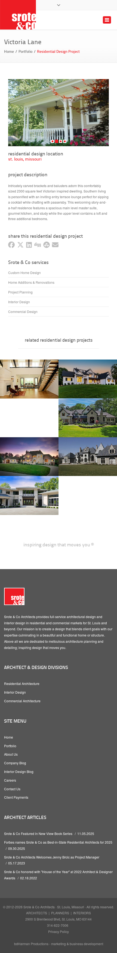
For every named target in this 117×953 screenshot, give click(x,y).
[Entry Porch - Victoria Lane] (58, 112)
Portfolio (25, 51)
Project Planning (20, 292)
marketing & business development (77, 943)
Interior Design (19, 301)
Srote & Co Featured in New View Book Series (38, 833)
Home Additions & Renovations (31, 282)
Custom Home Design (24, 272)
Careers (10, 780)
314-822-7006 (57, 925)
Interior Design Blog (18, 771)
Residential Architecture (21, 683)
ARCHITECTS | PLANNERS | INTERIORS (58, 912)
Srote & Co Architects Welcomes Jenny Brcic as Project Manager (51, 857)
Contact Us (12, 788)
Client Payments (16, 797)
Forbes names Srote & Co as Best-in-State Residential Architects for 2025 (58, 842)
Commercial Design (23, 311)
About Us (11, 754)
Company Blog (15, 763)
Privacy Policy (58, 931)
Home (9, 51)
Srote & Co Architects (39, 907)
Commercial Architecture (22, 701)
